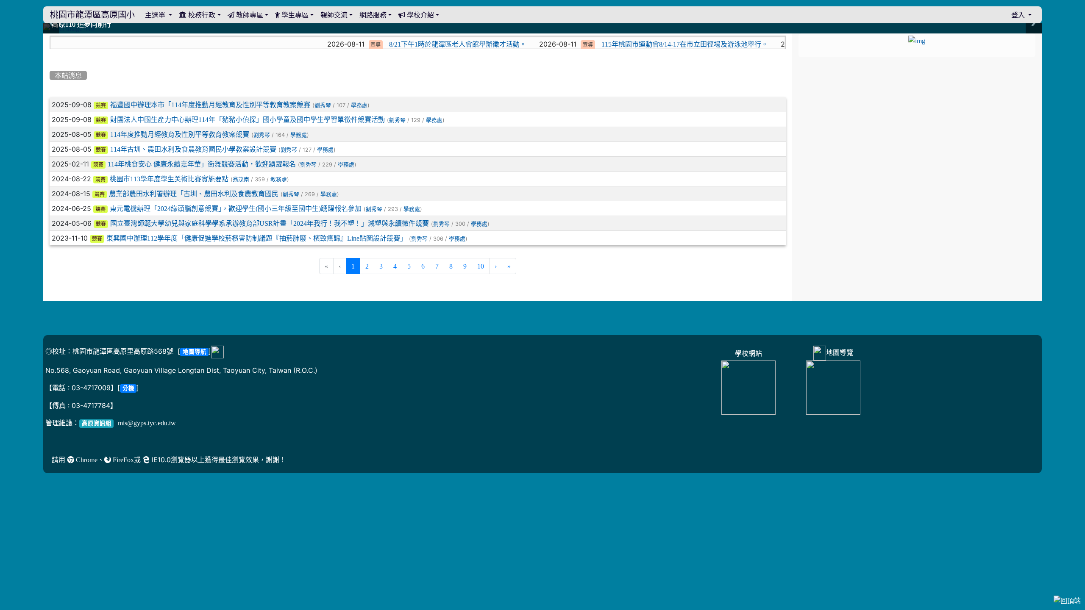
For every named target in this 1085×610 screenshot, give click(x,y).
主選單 (156, 14)
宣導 (340, 44)
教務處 (278, 179)
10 (480, 266)
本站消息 (68, 75)
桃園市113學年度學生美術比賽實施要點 (169, 178)
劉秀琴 (322, 105)
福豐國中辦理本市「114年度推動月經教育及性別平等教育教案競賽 (210, 104)
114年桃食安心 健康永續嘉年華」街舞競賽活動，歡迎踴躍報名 (202, 164)
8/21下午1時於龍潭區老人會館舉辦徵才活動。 (422, 44)
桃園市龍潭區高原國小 (92, 15)
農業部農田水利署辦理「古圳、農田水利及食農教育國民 (193, 193)
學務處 (359, 105)
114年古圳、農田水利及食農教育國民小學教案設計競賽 (193, 149)
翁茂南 (241, 179)
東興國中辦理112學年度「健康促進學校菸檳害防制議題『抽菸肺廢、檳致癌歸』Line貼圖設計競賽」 (256, 238)
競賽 (101, 105)
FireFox (122, 459)
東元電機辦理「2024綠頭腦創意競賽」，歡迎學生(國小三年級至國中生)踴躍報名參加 (236, 208)
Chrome (85, 459)
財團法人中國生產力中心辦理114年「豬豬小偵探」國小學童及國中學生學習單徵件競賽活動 (247, 119)
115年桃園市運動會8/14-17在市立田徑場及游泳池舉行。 (649, 44)
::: (51, 36)
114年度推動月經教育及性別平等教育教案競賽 (179, 134)
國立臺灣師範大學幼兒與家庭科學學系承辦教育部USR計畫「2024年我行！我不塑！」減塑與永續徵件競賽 (269, 223)
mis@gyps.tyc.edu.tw (147, 422)
